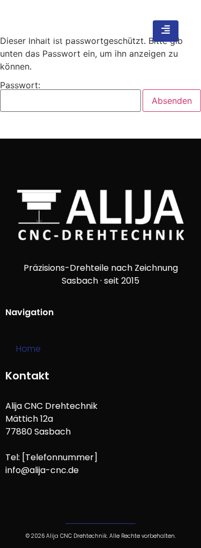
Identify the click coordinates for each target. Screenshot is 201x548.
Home (28, 348)
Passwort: (20, 85)
